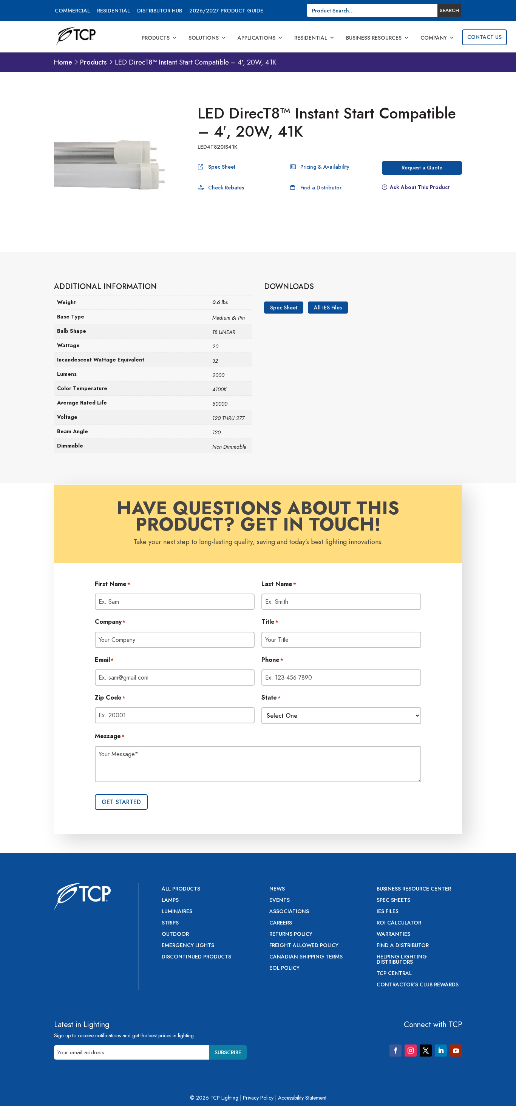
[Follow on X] (426, 1050)
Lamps (170, 900)
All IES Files (328, 307)
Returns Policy (290, 934)
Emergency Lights (188, 946)
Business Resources (374, 38)
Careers (280, 923)
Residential (113, 11)
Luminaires (177, 912)
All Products (181, 889)
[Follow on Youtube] (456, 1050)
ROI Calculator (399, 923)
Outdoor (175, 934)
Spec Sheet (221, 167)
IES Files (388, 912)
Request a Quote (422, 167)
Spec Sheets (393, 900)
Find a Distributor (320, 187)
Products (156, 38)
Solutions (203, 38)
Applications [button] (256, 38)
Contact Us (484, 37)
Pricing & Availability (324, 167)
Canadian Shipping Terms (306, 957)
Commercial (72, 11)
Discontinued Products (196, 957)
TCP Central (394, 974)
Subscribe (228, 1052)
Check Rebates (226, 187)
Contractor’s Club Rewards (418, 985)
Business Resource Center (414, 889)
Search (449, 10)
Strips (170, 923)
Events (279, 900)
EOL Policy (284, 968)
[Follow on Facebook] (395, 1050)
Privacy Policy (258, 1097)
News (277, 889)
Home (63, 62)
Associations (289, 912)
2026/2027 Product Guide (226, 11)
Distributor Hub (159, 11)
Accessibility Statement (302, 1097)
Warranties (393, 934)
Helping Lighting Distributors (402, 960)
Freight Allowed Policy (303, 946)
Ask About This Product (420, 187)
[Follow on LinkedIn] (441, 1050)
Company (433, 38)
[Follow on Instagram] (411, 1050)
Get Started (121, 802)
